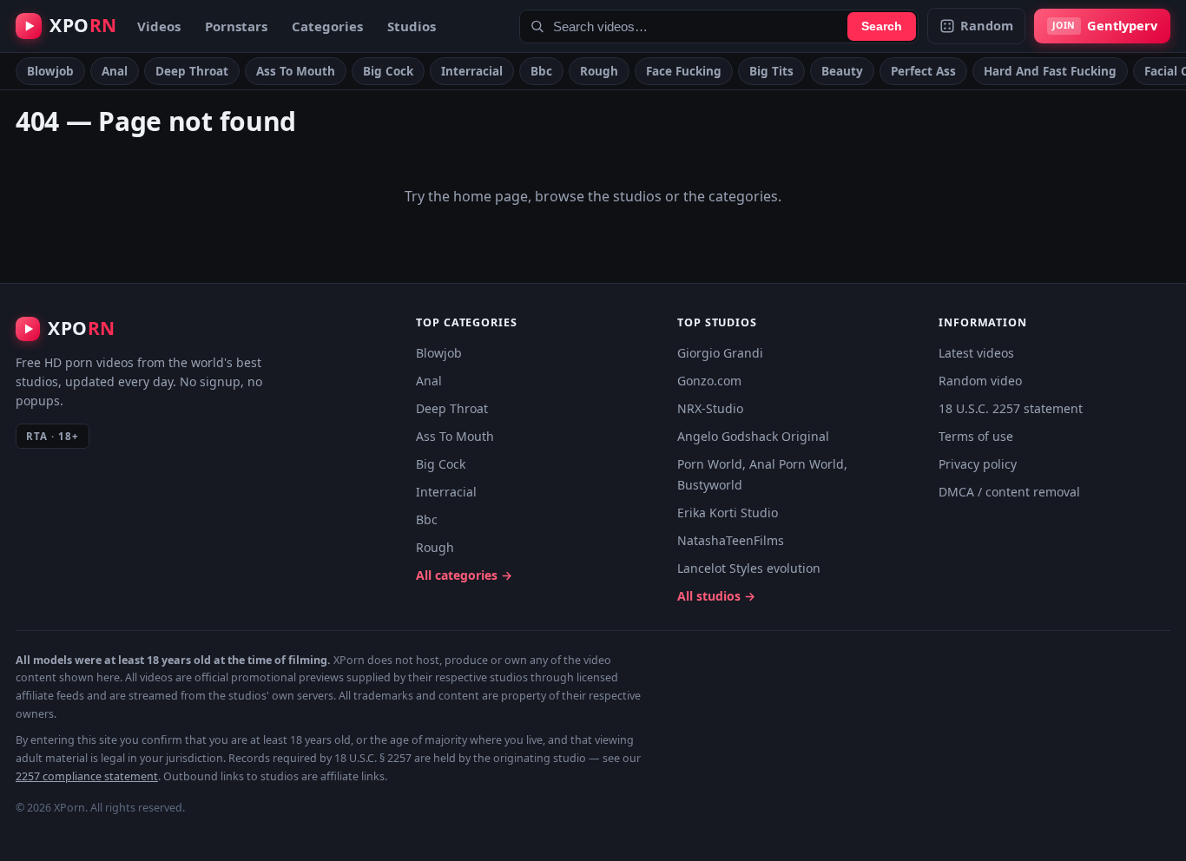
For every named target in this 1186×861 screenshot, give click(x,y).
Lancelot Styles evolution (748, 568)
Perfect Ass (923, 71)
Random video (980, 380)
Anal (115, 71)
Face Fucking (683, 71)
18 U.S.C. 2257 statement (1011, 408)
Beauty (842, 71)
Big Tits (771, 71)
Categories (327, 26)
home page (490, 196)
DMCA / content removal (1009, 491)
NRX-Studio (710, 408)
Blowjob (50, 71)
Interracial (472, 71)
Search (881, 26)
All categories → (464, 575)
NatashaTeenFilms (730, 540)
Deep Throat (191, 71)
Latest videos (976, 353)
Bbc (541, 71)
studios (637, 196)
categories (743, 196)
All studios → (716, 596)
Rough (599, 71)
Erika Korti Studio (727, 512)
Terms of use (976, 436)
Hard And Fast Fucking (1050, 71)
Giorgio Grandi (720, 353)
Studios (411, 26)
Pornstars (236, 26)
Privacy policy (978, 464)
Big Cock (388, 71)
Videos (159, 26)
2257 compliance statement (87, 776)
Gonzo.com (709, 380)
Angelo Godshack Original (753, 436)
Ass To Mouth (295, 71)
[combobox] (719, 26)
